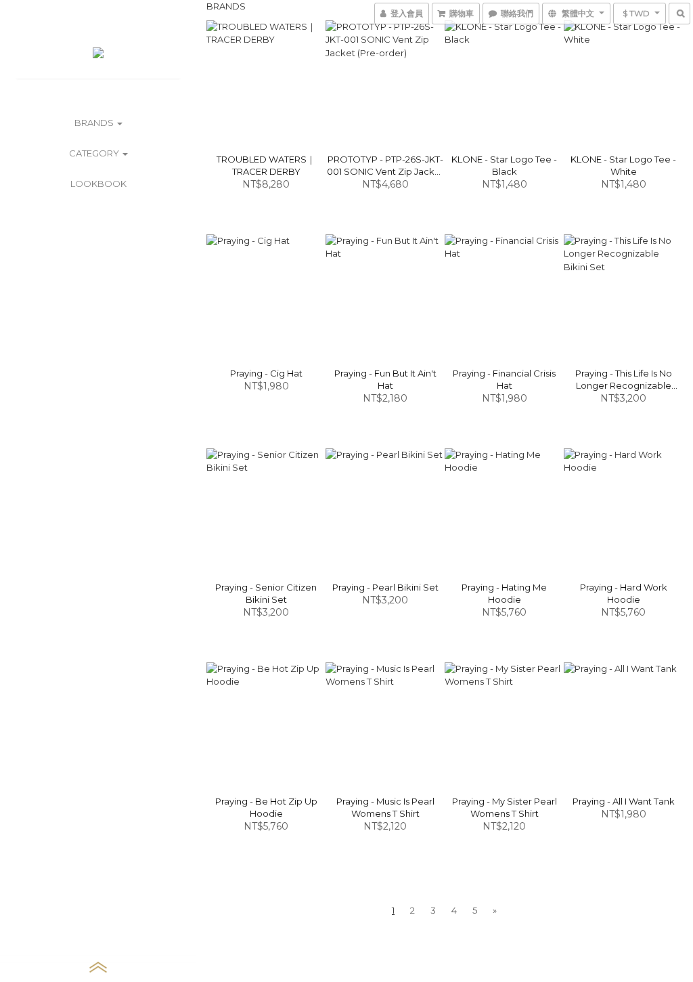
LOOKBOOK (98, 183)
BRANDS (95, 122)
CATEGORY (95, 153)
